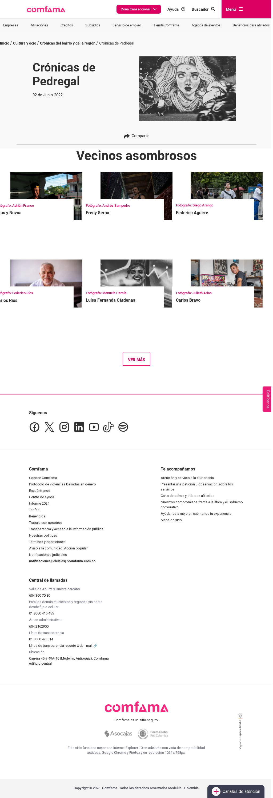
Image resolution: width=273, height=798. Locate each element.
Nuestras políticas (43, 535)
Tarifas (34, 510)
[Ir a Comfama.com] (136, 710)
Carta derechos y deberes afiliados (187, 496)
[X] (49, 427)
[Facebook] (34, 427)
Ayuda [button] (173, 9)
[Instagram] (64, 427)
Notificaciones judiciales (48, 555)
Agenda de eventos (206, 25)
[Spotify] (123, 427)
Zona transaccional (135, 9)
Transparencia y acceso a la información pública (66, 529)
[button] (46, 9)
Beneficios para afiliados (251, 25)
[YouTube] (94, 427)
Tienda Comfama (166, 25)
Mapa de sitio (171, 520)
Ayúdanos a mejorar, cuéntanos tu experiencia (196, 514)
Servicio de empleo (127, 25)
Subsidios (92, 25)
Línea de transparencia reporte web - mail (61, 646)
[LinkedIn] (79, 427)
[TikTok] (108, 427)
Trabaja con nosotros (45, 523)
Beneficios (37, 516)
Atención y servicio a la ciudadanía (187, 478)
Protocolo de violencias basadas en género (62, 484)
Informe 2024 (39, 503)
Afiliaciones (39, 25)
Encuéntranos (39, 491)
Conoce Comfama (43, 478)
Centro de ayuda (41, 497)
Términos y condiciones (47, 542)
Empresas (10, 25)
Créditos (67, 25)
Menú (231, 9)
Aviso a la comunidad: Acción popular (58, 548)
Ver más (136, 359)
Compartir (140, 135)
